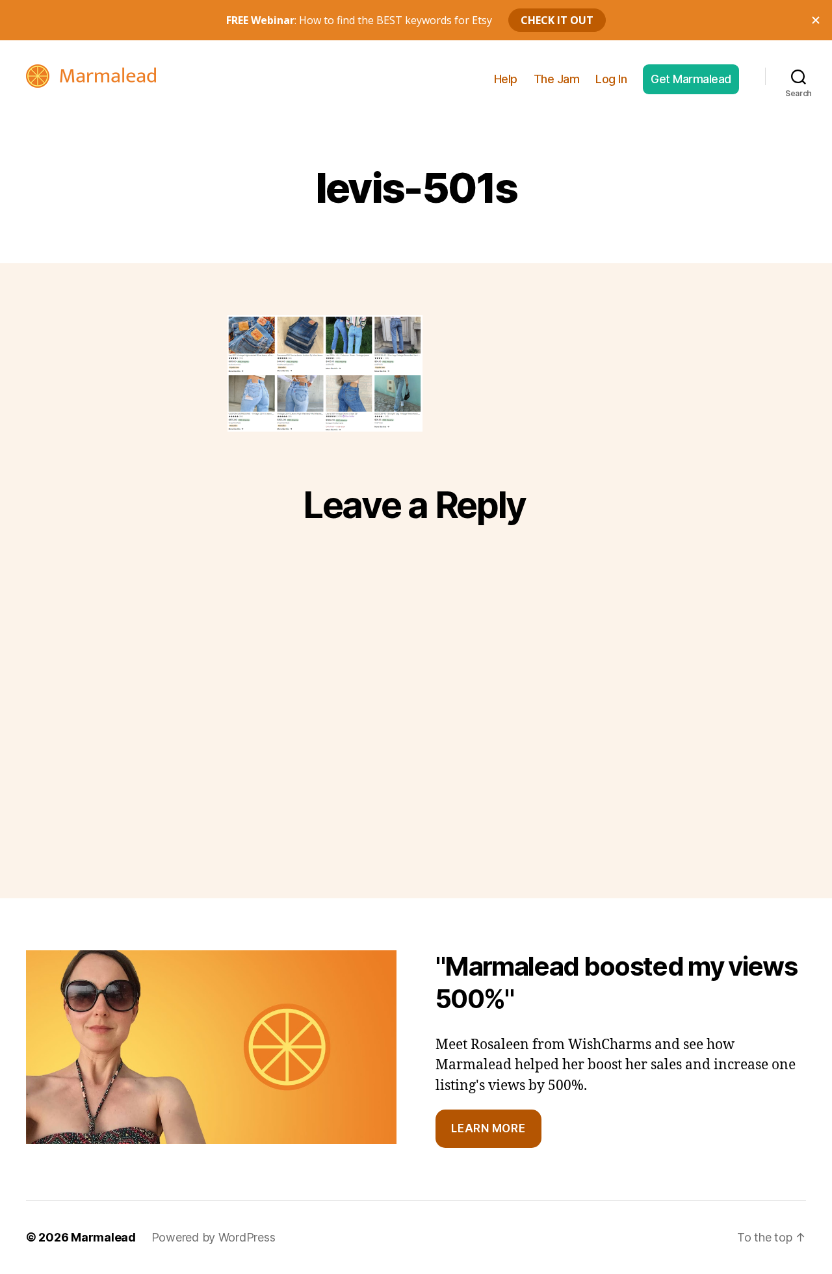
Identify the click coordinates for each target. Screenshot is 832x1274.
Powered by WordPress (213, 1237)
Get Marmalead (691, 79)
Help (505, 79)
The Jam (557, 79)
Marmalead (103, 1237)
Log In (611, 79)
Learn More (488, 1128)
